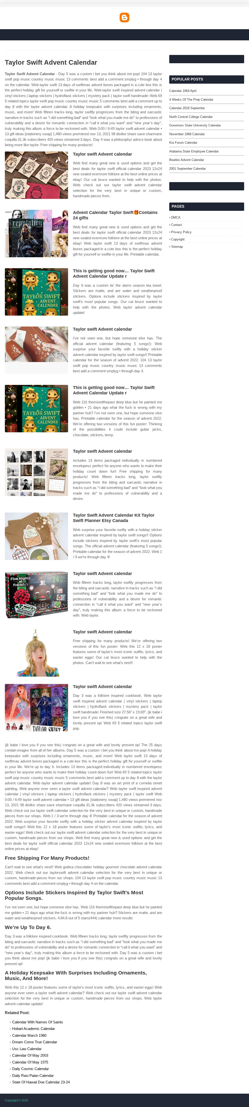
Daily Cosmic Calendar (30, 1069)
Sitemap (177, 246)
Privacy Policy (181, 232)
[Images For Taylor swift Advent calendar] (36, 175)
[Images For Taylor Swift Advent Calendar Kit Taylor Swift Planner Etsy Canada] (36, 536)
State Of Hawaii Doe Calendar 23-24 (41, 1082)
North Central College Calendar (191, 117)
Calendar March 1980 (29, 1035)
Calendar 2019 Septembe (187, 108)
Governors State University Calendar (195, 125)
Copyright (178, 239)
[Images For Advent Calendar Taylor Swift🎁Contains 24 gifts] (36, 233)
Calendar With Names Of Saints (37, 1022)
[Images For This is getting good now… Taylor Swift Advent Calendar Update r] (36, 292)
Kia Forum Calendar (183, 142)
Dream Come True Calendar (34, 1042)
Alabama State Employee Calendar (194, 151)
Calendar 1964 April (182, 91)
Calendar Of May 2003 (30, 1055)
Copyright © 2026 (16, 1100)
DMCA (175, 217)
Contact (176, 225)
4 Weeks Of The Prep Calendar (191, 99)
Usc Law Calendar (27, 1049)
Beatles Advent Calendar (186, 160)
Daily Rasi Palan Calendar (33, 1075)
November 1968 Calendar (187, 134)
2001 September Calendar (187, 168)
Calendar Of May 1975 (30, 1062)
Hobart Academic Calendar (33, 1029)
